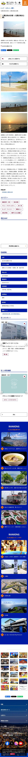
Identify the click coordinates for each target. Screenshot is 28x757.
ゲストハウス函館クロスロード (13, 396)
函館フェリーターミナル (10, 343)
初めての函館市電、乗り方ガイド (13, 507)
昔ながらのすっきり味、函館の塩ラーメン (15, 468)
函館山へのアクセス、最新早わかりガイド (15, 449)
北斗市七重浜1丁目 (7, 46)
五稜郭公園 (7, 595)
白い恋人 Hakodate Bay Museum (13, 635)
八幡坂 (6, 576)
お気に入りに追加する (14, 59)
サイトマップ (18, 735)
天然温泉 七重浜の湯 (7, 192)
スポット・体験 (10, 8)
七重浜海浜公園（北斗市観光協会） (11, 314)
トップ (2, 8)
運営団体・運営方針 (8, 735)
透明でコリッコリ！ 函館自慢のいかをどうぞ (16, 527)
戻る (14, 414)
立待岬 (6, 615)
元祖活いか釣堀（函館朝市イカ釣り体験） (15, 557)
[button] (1, 344)
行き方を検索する (14, 64)
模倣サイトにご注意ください (14, 733)
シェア (4, 50)
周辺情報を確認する (14, 246)
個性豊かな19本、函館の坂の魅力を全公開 (16, 488)
